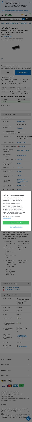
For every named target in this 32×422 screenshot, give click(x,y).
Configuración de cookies (16, 227)
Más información (7, 218)
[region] (16, 211)
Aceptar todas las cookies (16, 222)
